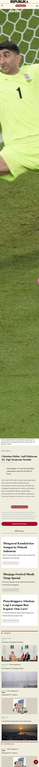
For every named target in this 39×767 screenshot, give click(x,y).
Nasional (5, 664)
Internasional (7, 638)
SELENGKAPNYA (10, 563)
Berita (11, 11)
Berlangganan (20, 5)
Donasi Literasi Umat (19, 524)
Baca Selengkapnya (19, 507)
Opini (17, 11)
